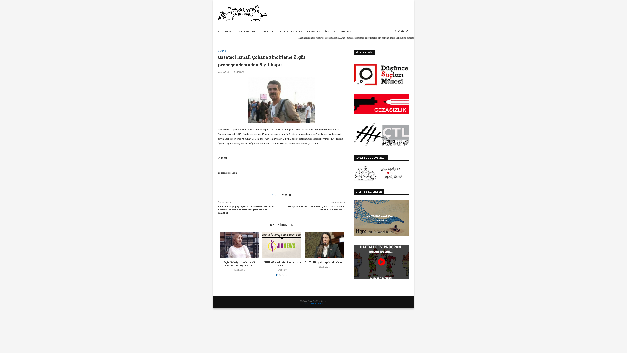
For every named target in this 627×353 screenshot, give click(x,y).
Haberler (222, 51)
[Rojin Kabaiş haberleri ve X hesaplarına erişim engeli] (239, 245)
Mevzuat (269, 31)
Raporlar (313, 31)
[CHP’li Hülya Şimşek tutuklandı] (324, 245)
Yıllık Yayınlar (291, 31)
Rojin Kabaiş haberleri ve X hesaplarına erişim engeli (239, 264)
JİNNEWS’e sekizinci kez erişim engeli (282, 264)
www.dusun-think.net (313, 303)
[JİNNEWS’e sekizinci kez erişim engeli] (281, 245)
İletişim (330, 31)
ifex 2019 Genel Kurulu (381, 216)
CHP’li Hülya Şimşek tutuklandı (324, 262)
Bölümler (225, 31)
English (346, 31)
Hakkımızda (247, 31)
